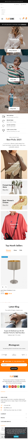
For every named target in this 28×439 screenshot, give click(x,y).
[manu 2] (14, 355)
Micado (2, 292)
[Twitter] (7, 386)
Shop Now (14, 166)
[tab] (8, 250)
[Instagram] (21, 386)
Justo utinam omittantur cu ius (8, 290)
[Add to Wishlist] (25, 257)
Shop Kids (13, 108)
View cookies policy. (20, 434)
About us (3, 10)
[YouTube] (12, 386)
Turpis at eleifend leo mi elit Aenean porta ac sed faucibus (12, 332)
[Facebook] (4, 386)
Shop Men (13, 79)
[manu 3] (23, 355)
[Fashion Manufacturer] (4, 355)
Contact (3, 12)
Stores (2, 14)
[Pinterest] (15, 386)
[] (2, 286)
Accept (16, 436)
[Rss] (10, 386)
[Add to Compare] (5, 286)
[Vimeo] (18, 386)
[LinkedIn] (24, 386)
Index (2, 428)
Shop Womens (13, 50)
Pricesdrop (3, 430)
